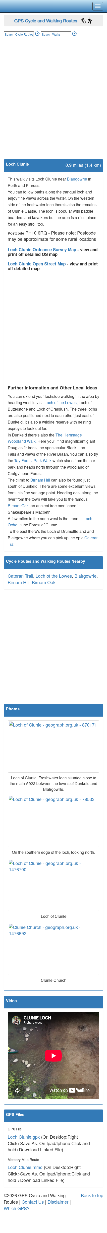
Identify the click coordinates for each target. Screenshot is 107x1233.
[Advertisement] (53, 103)
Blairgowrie (77, 179)
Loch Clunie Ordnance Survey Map (42, 249)
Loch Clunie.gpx (24, 1136)
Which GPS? (16, 1208)
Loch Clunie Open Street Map (37, 264)
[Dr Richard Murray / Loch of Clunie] (53, 885)
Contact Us (33, 1201)
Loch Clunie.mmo (25, 1167)
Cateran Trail (20, 575)
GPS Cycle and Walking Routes (45, 20)
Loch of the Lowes (61, 402)
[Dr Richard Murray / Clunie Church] (53, 949)
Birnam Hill (40, 480)
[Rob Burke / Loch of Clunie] (53, 821)
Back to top (92, 1195)
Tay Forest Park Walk (33, 460)
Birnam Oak (18, 505)
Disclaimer (58, 1201)
